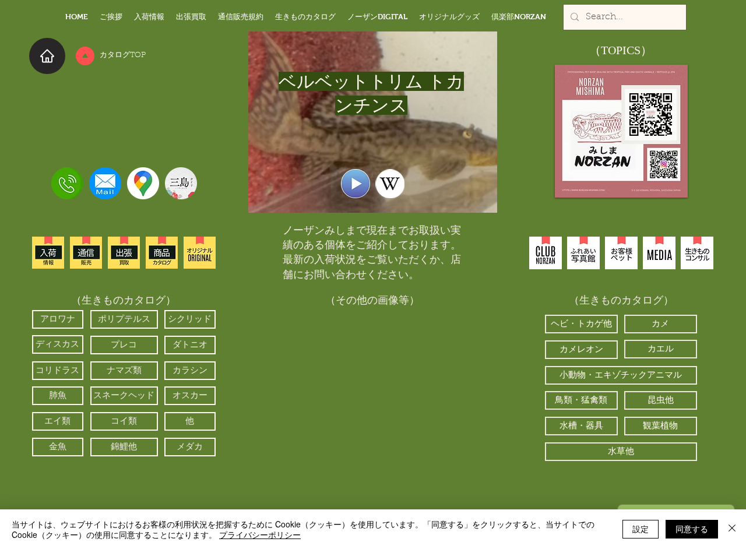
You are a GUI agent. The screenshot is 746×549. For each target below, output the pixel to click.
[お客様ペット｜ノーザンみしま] (621, 253)
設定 (640, 528)
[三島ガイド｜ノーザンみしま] (181, 183)
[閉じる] (732, 529)
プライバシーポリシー (260, 534)
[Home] (47, 56)
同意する (691, 528)
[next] (441, 406)
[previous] (304, 406)
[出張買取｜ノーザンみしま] (124, 253)
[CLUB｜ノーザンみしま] (545, 253)
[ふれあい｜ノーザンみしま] (583, 253)
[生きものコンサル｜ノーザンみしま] (697, 253)
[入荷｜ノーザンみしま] (48, 253)
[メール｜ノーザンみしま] (105, 183)
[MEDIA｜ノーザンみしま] (659, 253)
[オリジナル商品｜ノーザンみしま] (200, 253)
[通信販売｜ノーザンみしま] (86, 253)
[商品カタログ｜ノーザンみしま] (162, 253)
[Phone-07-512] (67, 183)
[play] (438, 480)
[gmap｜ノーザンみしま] (143, 183)
